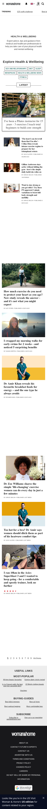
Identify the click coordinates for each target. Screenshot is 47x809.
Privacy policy (23, 763)
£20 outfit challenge (25, 12)
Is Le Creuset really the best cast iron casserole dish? (12, 685)
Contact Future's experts (24, 747)
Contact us (23, 751)
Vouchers (23, 691)
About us (23, 743)
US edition (28, 801)
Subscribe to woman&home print (14, 718)
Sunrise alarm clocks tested (34, 680)
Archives (37, 658)
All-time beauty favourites (12, 680)
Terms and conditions (23, 759)
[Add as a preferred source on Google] (23, 788)
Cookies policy (23, 767)
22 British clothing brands (34, 684)
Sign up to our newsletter (33, 718)
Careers (23, 771)
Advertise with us (23, 755)
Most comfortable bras (34, 706)
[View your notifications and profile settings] (26, 3)
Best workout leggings (12, 706)
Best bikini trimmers (12, 702)
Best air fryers (34, 702)
